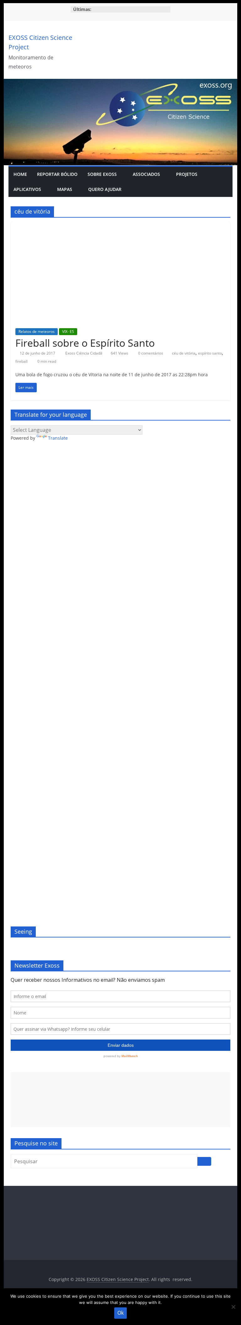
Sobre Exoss (102, 174)
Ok (120, 1312)
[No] (233, 1307)
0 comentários (150, 353)
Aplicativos (27, 189)
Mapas (64, 189)
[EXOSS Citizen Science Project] (121, 82)
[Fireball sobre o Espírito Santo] (120, 226)
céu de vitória (183, 353)
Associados (146, 174)
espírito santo (210, 353)
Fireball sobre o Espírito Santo (85, 343)
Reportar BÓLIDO (57, 174)
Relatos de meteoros (37, 331)
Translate (58, 438)
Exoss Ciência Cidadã (84, 353)
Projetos (186, 174)
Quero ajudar (104, 189)
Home (20, 174)
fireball (21, 361)
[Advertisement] (120, 1099)
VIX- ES (68, 331)
